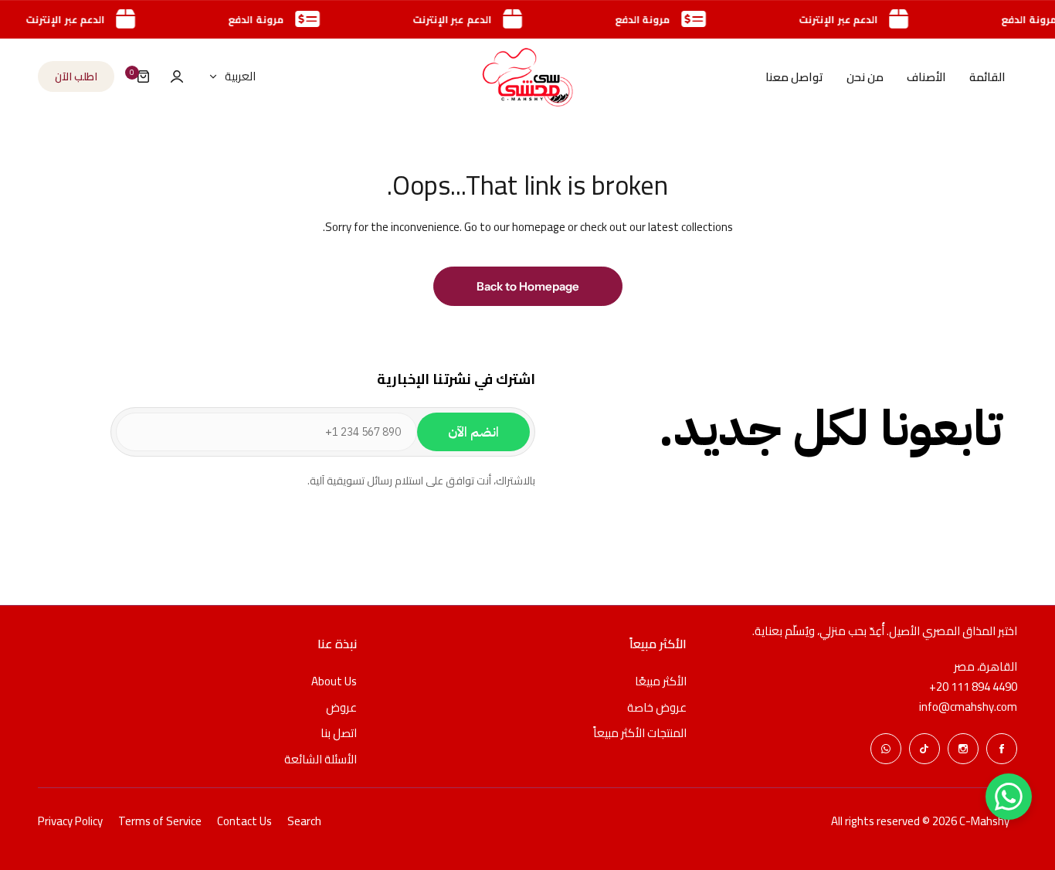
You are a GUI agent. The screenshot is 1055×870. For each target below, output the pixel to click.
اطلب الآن (76, 76)
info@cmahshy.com (968, 707)
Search (304, 821)
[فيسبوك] (1001, 748)
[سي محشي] (527, 76)
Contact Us (244, 821)
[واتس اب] (885, 748)
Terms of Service (160, 821)
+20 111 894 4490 (973, 687)
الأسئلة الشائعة (320, 759)
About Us (334, 681)
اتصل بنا (339, 733)
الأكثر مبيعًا (661, 681)
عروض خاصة (657, 707)
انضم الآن (473, 432)
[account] (177, 76)
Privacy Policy (70, 821)
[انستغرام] (963, 748)
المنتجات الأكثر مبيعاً (640, 733)
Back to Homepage (528, 286)
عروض (341, 707)
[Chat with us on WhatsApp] (1008, 796)
